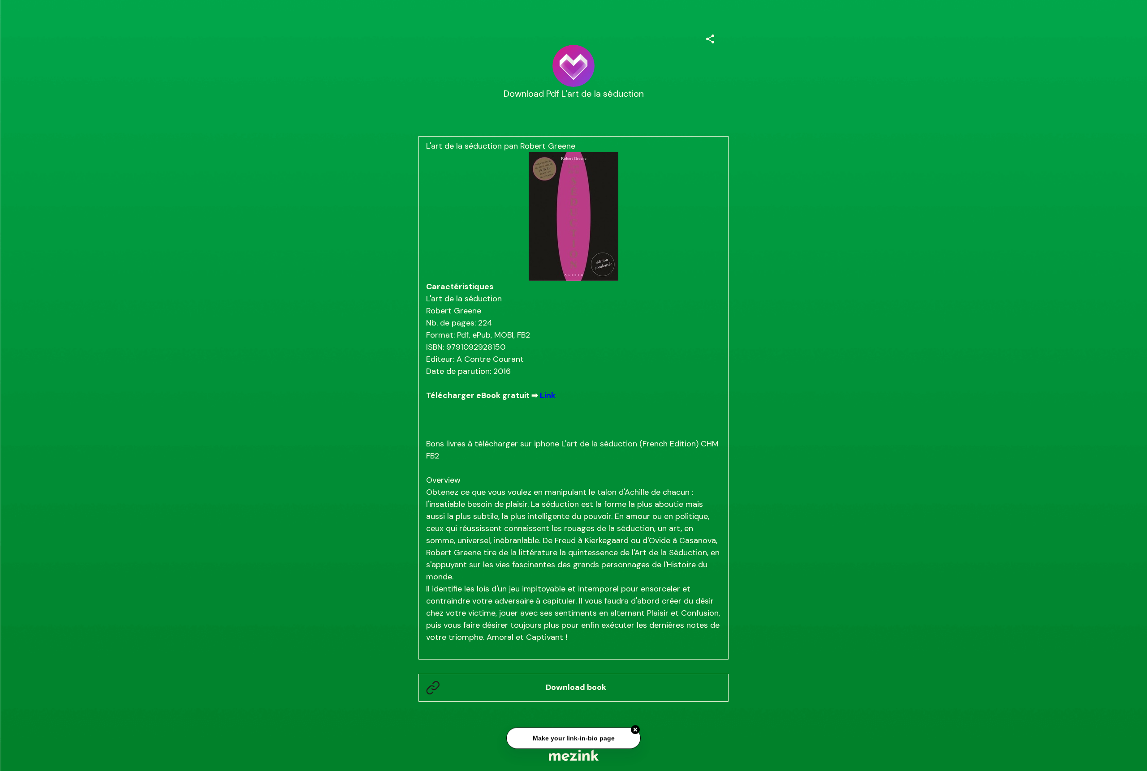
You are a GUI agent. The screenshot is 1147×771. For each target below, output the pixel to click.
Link (548, 395)
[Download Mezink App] (574, 755)
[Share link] (710, 37)
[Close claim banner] (635, 728)
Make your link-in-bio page (573, 736)
